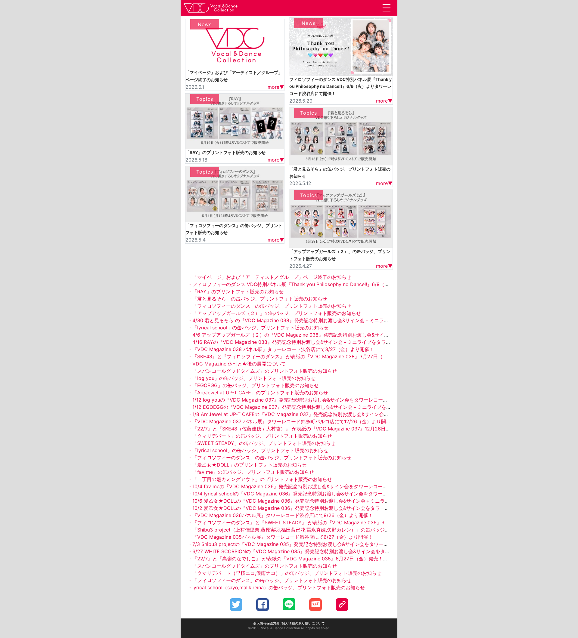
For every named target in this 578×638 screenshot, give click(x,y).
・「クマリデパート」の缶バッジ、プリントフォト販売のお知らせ (260, 436)
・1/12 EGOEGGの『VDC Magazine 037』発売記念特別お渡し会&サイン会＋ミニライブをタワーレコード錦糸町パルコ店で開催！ (330, 407)
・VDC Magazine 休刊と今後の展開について (237, 364)
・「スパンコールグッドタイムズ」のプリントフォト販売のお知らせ (262, 371)
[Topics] (234, 121)
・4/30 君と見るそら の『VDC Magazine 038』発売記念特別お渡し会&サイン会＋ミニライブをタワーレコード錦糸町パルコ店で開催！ (336, 320)
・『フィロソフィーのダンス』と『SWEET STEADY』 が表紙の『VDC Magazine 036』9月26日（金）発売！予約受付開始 (323, 522)
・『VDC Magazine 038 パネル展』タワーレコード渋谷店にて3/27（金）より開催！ (281, 349)
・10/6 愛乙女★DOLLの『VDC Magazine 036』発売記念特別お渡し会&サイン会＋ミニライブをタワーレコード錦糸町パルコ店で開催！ (337, 501)
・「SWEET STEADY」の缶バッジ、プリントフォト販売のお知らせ (261, 443)
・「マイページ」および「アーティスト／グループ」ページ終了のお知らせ (269, 277)
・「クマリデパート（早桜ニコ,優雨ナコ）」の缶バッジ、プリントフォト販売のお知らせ (284, 573)
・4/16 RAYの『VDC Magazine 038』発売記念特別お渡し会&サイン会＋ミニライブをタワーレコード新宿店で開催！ (316, 342)
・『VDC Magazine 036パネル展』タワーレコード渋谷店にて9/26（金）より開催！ (280, 515)
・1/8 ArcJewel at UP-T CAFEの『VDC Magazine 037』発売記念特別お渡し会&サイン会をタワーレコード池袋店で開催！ (322, 414)
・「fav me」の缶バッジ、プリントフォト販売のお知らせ (251, 472)
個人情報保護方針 (266, 623)
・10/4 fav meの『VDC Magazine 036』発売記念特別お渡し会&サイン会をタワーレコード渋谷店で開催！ (304, 486)
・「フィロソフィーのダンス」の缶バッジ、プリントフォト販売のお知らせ (269, 306)
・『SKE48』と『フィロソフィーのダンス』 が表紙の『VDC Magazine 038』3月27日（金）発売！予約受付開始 (312, 356)
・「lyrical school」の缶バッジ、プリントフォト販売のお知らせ (258, 328)
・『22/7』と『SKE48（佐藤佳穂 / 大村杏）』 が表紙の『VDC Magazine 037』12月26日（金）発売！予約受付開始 (315, 429)
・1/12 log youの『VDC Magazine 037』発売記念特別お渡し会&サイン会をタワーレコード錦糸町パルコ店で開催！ (314, 400)
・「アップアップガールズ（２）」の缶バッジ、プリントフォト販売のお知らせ (274, 313)
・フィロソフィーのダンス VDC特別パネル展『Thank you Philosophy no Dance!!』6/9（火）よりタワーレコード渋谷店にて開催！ (332, 284)
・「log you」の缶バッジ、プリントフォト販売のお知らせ (251, 378)
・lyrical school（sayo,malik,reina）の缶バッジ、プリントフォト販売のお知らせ (276, 587)
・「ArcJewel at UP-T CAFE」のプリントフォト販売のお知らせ (258, 393)
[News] (234, 43)
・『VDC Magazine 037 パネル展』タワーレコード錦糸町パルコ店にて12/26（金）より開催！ (292, 421)
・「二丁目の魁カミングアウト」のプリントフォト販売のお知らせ (260, 479)
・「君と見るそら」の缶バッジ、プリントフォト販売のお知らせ (257, 299)
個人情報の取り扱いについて (303, 623)
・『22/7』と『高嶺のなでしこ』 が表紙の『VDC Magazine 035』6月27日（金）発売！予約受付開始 (300, 559)
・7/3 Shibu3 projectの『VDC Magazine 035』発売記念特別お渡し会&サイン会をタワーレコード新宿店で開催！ (312, 544)
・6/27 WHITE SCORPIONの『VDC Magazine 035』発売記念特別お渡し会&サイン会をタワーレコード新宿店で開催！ (318, 551)
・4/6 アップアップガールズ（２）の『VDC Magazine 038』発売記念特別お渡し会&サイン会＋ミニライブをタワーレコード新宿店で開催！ (341, 335)
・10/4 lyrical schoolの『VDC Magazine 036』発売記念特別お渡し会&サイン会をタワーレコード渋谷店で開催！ (312, 494)
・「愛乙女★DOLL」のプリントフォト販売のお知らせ (247, 465)
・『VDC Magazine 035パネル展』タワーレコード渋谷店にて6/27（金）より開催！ (280, 537)
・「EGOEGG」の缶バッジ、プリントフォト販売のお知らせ (253, 385)
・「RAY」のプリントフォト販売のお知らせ (236, 291)
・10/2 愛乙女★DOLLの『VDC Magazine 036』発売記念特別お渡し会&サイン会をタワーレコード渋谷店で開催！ (313, 508)
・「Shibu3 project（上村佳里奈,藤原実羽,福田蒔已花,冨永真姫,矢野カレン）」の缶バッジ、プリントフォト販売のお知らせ (322, 530)
